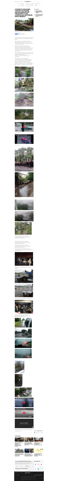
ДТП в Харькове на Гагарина (20, 3)
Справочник (21, 1)
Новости (16, 1)
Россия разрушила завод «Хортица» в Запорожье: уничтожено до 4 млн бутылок (39, 15)
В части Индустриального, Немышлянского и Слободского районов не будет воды (38, 454)
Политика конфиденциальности (17, 475)
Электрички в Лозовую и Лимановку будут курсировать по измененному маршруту (38, 443)
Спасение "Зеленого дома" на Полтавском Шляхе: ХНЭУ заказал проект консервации (19, 454)
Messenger (28, 466)
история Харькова (38, 3)
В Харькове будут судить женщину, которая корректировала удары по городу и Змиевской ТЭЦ (28, 454)
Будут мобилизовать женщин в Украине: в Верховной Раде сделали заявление (39, 11)
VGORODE (28, 472)
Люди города (31, 5)
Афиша (19, 1)
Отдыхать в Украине (27, 3)
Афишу (35, 1)
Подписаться (29, 470)
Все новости (29, 6)
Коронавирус (32, 3)
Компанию (38, 1)
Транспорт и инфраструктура (21, 5)
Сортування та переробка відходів (29, 4)
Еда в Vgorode (22, 4)
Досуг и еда (36, 5)
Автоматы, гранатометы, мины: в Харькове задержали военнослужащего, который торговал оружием (19, 444)
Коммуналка (27, 5)
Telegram (23, 466)
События (36, 4)
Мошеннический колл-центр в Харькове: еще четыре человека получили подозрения (28, 443)
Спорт (39, 5)
